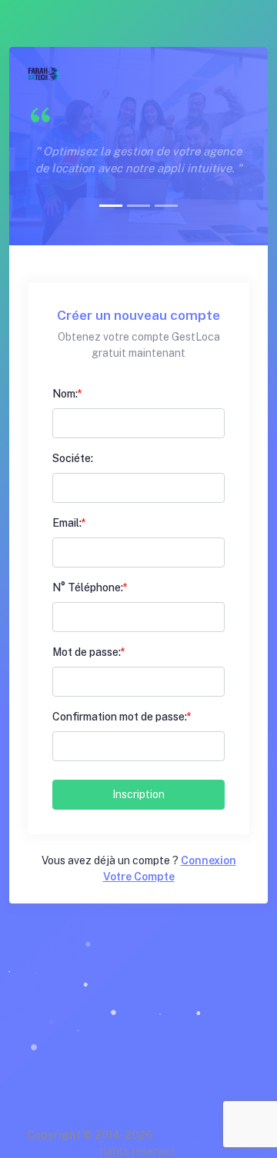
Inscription (138, 794)
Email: (67, 523)
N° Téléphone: (87, 587)
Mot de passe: (86, 652)
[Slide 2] (138, 206)
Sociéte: (72, 458)
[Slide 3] (166, 206)
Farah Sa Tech (193, 1135)
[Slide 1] (110, 206)
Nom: (65, 394)
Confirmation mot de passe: (119, 716)
